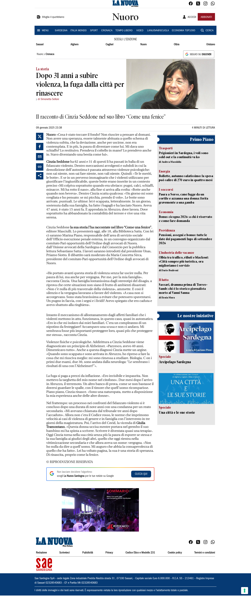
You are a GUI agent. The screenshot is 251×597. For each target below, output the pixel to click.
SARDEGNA (61, 30)
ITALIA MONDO (78, 30)
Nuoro (143, 44)
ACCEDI (192, 17)
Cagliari (109, 44)
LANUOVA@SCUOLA (158, 30)
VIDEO (139, 30)
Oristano (210, 44)
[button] (100, 510)
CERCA (210, 30)
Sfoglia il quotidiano (53, 17)
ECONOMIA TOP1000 (183, 30)
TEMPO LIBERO (123, 30)
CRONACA (106, 30)
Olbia (176, 44)
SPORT (94, 30)
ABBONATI (206, 17)
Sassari (40, 44)
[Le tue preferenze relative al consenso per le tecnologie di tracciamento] (244, 590)
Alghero (74, 44)
